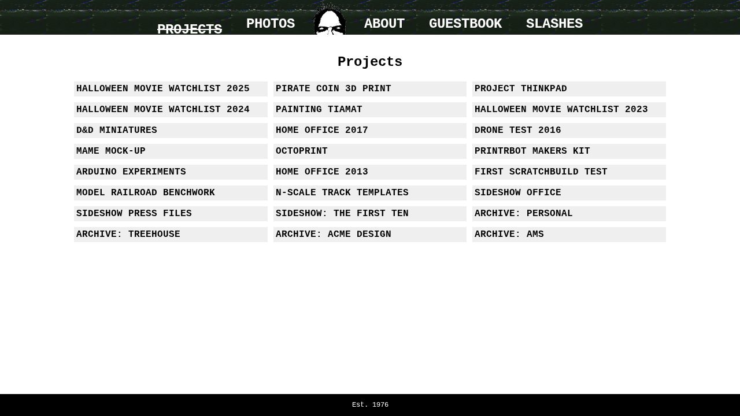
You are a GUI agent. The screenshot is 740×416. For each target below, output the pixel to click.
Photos (270, 24)
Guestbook (465, 24)
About (384, 24)
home (329, 17)
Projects (189, 30)
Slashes (554, 24)
